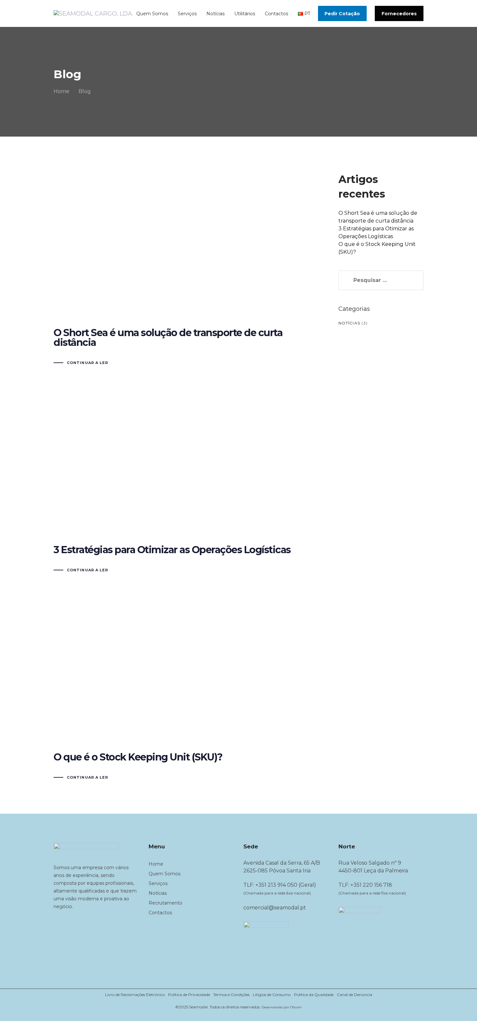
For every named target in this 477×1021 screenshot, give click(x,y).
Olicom (296, 1007)
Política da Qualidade (314, 994)
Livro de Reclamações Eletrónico (135, 994)
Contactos (160, 913)
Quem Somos (164, 874)
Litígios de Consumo (272, 994)
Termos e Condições (231, 994)
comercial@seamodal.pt (274, 908)
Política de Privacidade (189, 994)
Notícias (349, 323)
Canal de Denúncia (354, 994)
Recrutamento (165, 903)
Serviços (158, 883)
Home (156, 864)
